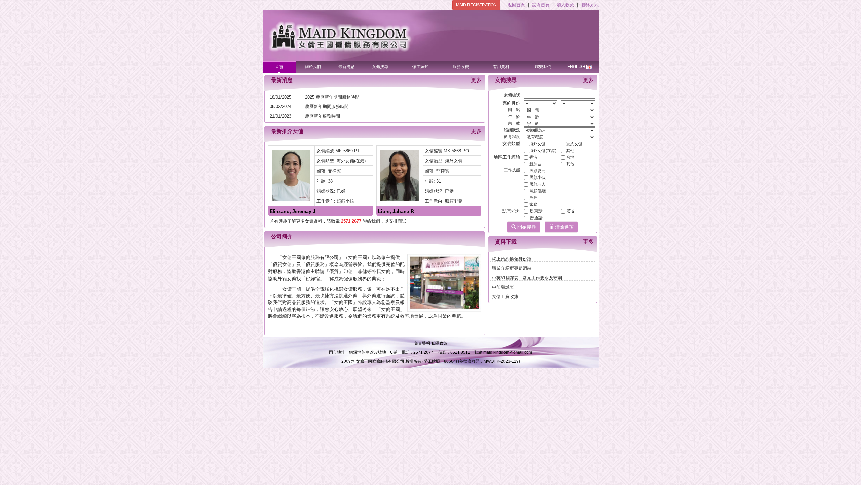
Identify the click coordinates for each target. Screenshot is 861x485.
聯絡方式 (590, 4)
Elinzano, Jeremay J (292, 211)
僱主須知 (420, 66)
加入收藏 (566, 4)
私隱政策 (439, 343)
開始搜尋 (526, 227)
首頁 (279, 67)
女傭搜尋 (380, 66)
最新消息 (346, 66)
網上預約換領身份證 (511, 258)
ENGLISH (576, 66)
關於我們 (313, 66)
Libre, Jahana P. (396, 211)
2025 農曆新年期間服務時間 (332, 97)
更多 (476, 80)
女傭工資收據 (505, 296)
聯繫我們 (543, 66)
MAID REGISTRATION (476, 5)
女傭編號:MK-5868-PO (447, 150)
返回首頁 (517, 4)
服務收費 (461, 66)
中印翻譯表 (503, 287)
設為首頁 (541, 4)
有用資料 (501, 66)
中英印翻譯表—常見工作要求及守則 (527, 277)
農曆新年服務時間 (322, 116)
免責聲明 (422, 343)
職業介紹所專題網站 (511, 268)
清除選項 (564, 227)
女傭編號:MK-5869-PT (338, 150)
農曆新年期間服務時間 (327, 106)
